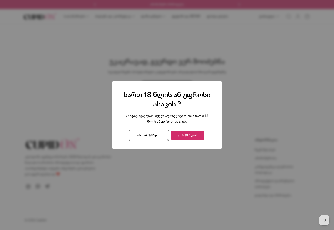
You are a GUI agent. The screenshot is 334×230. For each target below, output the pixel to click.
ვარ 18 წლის (188, 135)
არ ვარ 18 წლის (149, 135)
